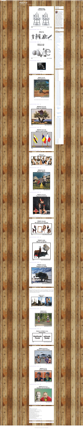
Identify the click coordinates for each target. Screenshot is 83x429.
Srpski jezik (57, 47)
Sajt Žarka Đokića (57, 50)
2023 (56, 73)
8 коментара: (38, 308)
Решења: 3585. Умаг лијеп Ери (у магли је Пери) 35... (59, 117)
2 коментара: (38, 60)
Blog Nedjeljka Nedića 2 (58, 66)
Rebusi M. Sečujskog (58, 48)
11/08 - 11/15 (58, 87)
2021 (56, 75)
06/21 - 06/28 (58, 104)
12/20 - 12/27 (58, 82)
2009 (56, 143)
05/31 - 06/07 (58, 119)
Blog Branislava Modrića (58, 64)
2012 (56, 140)
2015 (56, 80)
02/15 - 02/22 (58, 132)
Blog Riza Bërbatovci (58, 62)
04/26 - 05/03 (58, 123)
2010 (56, 142)
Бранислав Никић (60, 11)
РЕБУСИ (23, 3)
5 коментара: (38, 404)
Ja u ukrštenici (57, 44)
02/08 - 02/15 (58, 133)
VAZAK (56, 43)
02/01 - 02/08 (58, 134)
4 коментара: (38, 167)
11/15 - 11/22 (58, 86)
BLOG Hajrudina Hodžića (58, 51)
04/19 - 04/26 (58, 124)
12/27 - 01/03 (58, 81)
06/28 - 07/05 (58, 103)
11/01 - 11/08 (58, 88)
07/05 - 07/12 (58, 102)
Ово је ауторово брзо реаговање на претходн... (59, 108)
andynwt (43, 427)
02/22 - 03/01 (58, 131)
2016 (56, 79)
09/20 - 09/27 (58, 93)
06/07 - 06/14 (58, 118)
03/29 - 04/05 (58, 127)
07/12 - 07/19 (58, 101)
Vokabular (57, 46)
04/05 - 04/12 (58, 126)
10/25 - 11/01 (58, 89)
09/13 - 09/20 (58, 94)
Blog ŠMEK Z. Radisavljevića (58, 65)
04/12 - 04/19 (58, 125)
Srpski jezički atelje (57, 45)
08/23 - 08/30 (58, 97)
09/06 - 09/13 (58, 95)
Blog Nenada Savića (58, 63)
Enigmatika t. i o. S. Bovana (58, 67)
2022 (56, 74)
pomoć (58, 30)
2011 (56, 141)
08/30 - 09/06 (58, 96)
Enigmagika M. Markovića (58, 49)
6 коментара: (38, 29)
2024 (56, 72)
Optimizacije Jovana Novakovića (59, 61)
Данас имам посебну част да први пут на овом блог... (59, 113)
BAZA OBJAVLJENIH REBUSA (59, 33)
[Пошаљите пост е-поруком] (40, 29)
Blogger (47, 427)
